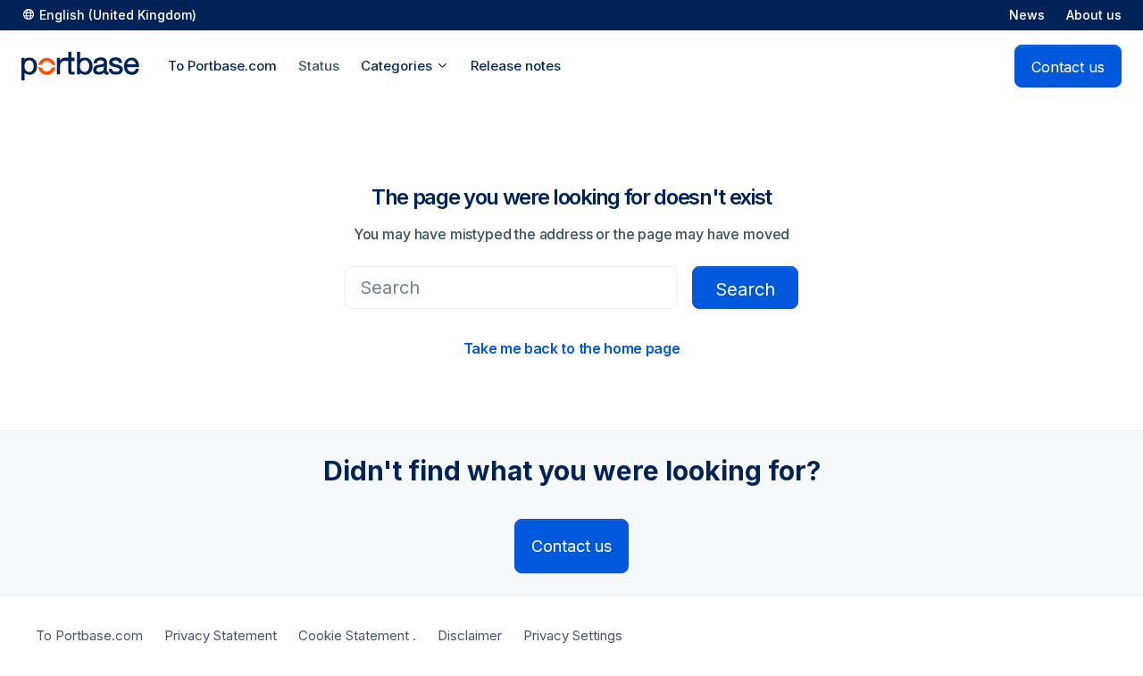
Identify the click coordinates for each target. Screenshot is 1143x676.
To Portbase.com (89, 635)
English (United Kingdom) (117, 14)
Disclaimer (470, 635)
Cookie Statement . (357, 635)
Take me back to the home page (571, 348)
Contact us (1068, 67)
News (1027, 14)
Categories (398, 65)
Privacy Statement (220, 635)
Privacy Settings (572, 635)
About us (1094, 14)
